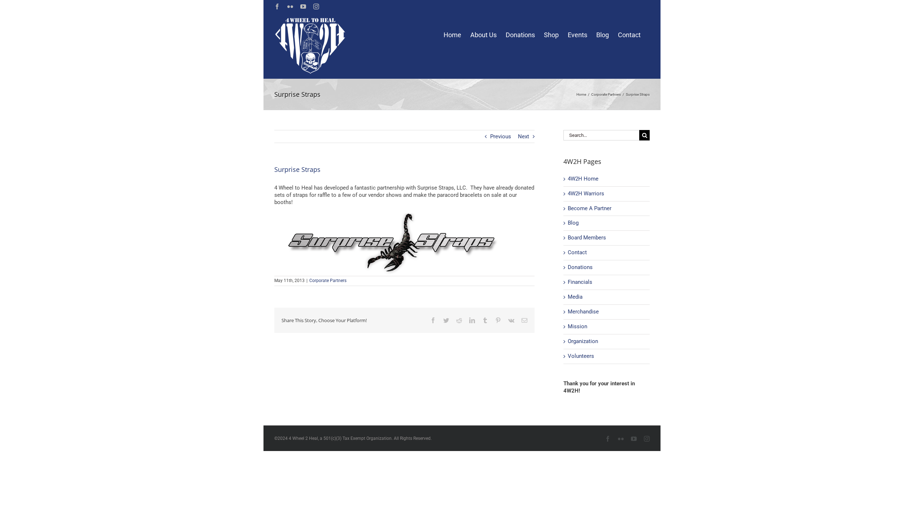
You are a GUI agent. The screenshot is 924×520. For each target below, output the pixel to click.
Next (523, 136)
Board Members (587, 237)
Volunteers (581, 356)
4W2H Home (583, 179)
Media (575, 297)
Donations (580, 267)
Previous (500, 136)
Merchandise (583, 311)
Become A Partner (589, 208)
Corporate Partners (327, 280)
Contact (577, 252)
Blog (573, 223)
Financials (580, 282)
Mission (577, 326)
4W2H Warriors (586, 193)
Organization (583, 341)
